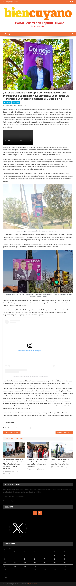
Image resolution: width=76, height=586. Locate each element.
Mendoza (16, 102)
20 (35, 566)
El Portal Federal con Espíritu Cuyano (38, 23)
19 (25, 566)
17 (5, 566)
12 (25, 562)
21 (45, 566)
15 (55, 562)
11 (15, 562)
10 (5, 562)
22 (55, 566)
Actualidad (7, 102)
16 (65, 562)
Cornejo (18, 428)
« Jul (5, 577)
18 (15, 566)
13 (35, 562)
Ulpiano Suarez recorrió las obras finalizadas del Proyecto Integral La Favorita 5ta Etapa (61, 462)
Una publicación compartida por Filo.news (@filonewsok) (30, 376)
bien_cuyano (23, 105)
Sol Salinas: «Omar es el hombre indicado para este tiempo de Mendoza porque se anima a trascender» (37, 463)
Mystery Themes (32, 584)
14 (45, 562)
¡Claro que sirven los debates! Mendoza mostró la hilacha (65, 432)
